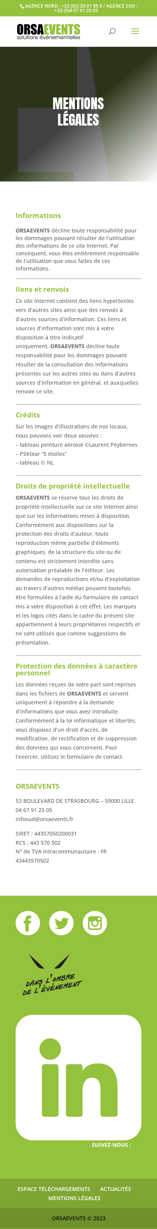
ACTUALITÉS (115, 1188)
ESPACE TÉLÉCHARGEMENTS (54, 1188)
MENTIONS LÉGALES (74, 1198)
